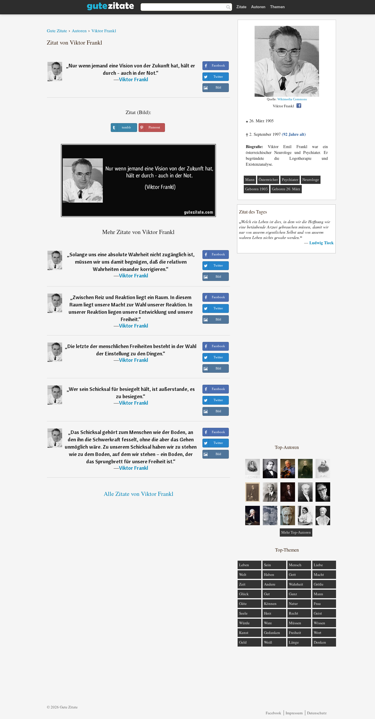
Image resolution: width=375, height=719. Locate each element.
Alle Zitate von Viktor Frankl (138, 494)
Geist (318, 613)
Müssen (295, 622)
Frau (317, 603)
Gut (267, 593)
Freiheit (295, 632)
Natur (293, 603)
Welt (242, 574)
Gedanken (272, 632)
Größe (318, 584)
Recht (293, 613)
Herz (267, 613)
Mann (250, 179)
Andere (269, 584)
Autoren (258, 7)
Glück (244, 593)
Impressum (294, 712)
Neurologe (310, 179)
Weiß (268, 642)
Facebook (273, 712)
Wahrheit (296, 584)
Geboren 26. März (286, 189)
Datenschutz (317, 712)
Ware (268, 622)
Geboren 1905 (256, 189)
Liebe (318, 564)
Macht (319, 574)
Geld (243, 642)
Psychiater (290, 179)
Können (270, 603)
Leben (244, 564)
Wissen (319, 622)
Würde (244, 622)
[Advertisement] (287, 348)
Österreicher (268, 179)
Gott (292, 574)
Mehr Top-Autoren (296, 532)
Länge (294, 642)
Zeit (242, 584)
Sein (267, 564)
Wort (317, 632)
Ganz (293, 593)
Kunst (243, 632)
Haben (269, 574)
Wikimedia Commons (292, 99)
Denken (320, 642)
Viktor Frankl (133, 79)
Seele (243, 613)
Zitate (241, 7)
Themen (277, 7)
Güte (243, 603)
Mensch (295, 564)
